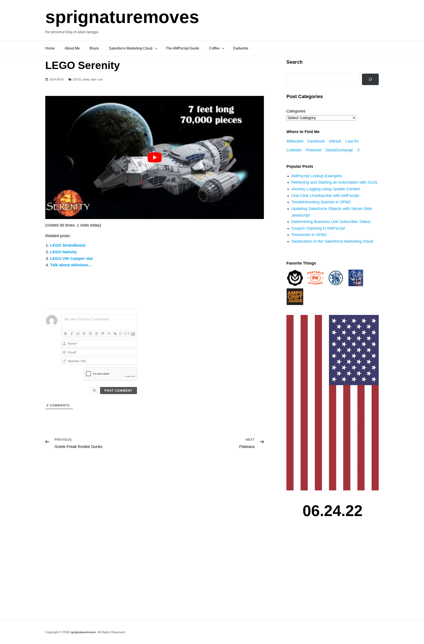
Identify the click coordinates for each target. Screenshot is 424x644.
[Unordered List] (96, 333)
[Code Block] (109, 333)
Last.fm (351, 141)
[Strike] (84, 333)
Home (50, 48)
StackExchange (339, 150)
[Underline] (78, 333)
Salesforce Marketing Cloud (130, 48)
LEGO (77, 79)
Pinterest (313, 150)
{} (120, 333)
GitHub (335, 141)
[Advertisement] (334, 572)
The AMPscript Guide (182, 48)
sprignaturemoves (122, 17)
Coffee (214, 48)
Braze (94, 48)
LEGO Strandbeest (67, 245)
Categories (296, 111)
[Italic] (72, 333)
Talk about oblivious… (71, 265)
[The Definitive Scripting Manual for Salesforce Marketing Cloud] (295, 296)
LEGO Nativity (63, 252)
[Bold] (65, 333)
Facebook (316, 141)
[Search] (370, 79)
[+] (127, 333)
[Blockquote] (103, 333)
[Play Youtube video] (154, 157)
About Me (72, 48)
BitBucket (295, 141)
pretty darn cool (92, 79)
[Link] (115, 333)
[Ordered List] (90, 333)
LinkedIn (294, 150)
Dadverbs (240, 48)
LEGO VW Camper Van (71, 258)
